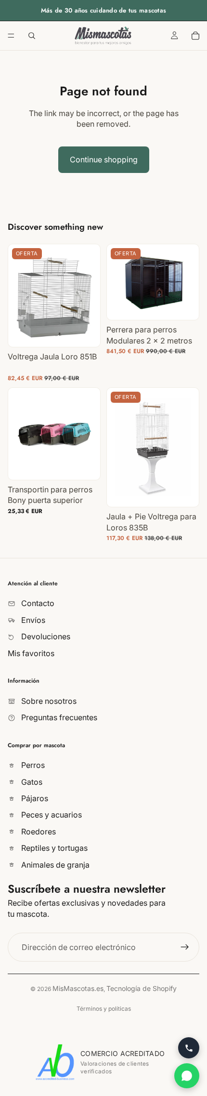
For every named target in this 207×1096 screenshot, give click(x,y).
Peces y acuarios (50, 815)
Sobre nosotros (48, 701)
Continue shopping (104, 159)
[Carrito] (195, 35)
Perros (32, 765)
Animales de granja (54, 865)
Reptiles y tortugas (53, 848)
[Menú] (11, 36)
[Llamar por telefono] (188, 1047)
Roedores (37, 831)
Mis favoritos (31, 653)
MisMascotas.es (78, 988)
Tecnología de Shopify (141, 988)
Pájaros (33, 798)
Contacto (36, 603)
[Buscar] (31, 35)
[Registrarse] (185, 947)
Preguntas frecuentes (58, 717)
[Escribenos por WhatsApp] (186, 1075)
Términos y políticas (104, 1008)
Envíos (32, 620)
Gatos (30, 782)
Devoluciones (44, 636)
